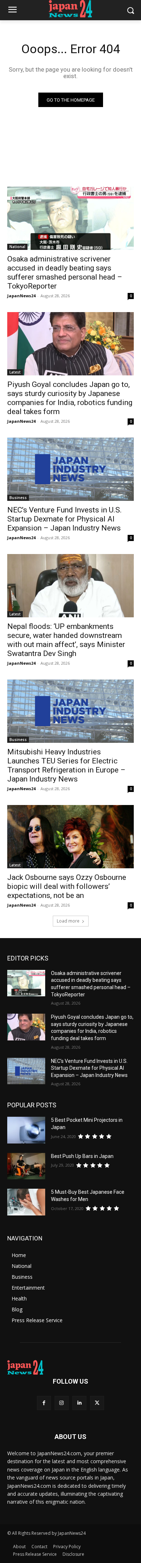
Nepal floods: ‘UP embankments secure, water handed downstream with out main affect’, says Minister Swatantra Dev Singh (66, 640)
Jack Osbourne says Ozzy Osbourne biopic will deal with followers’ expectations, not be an (66, 886)
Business (18, 497)
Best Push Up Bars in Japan (82, 1156)
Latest (15, 372)
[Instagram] (62, 1403)
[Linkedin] (79, 1403)
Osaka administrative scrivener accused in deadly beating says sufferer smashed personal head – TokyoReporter (64, 272)
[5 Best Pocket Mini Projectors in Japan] (26, 1130)
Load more (68, 921)
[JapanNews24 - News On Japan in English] (70, 8)
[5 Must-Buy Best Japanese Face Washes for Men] (26, 1202)
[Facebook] (44, 1403)
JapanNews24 (21, 295)
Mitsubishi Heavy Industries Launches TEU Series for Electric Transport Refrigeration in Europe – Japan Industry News (66, 765)
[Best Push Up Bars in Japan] (26, 1166)
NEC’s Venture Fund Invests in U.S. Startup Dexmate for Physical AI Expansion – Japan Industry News (64, 519)
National (17, 246)
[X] (97, 1403)
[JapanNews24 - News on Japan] (70, 1367)
